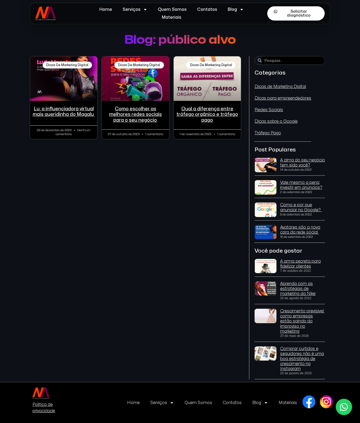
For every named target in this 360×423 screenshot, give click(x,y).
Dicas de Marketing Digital (280, 87)
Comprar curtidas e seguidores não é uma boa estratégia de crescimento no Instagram (302, 359)
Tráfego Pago (268, 133)
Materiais (171, 17)
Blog (232, 9)
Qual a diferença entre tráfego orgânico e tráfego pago (207, 114)
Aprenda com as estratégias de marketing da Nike (297, 289)
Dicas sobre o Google (276, 121)
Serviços (131, 9)
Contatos (207, 9)
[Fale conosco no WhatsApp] (344, 407)
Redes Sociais (269, 110)
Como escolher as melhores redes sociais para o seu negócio (135, 114)
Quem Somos (172, 9)
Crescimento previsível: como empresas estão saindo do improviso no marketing (302, 321)
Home (105, 9)
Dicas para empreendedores (283, 98)
